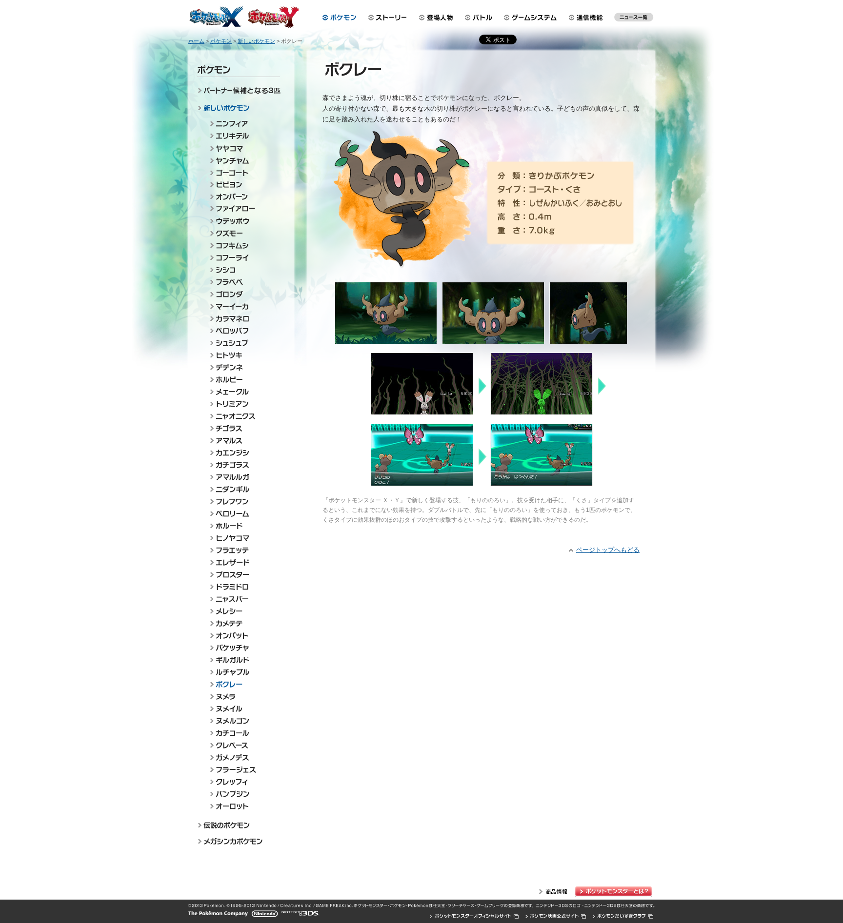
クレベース (243, 745)
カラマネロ (243, 318)
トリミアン (243, 404)
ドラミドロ (243, 586)
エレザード (243, 562)
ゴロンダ (243, 294)
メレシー (243, 611)
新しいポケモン (240, 109)
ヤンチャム (243, 160)
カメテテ (243, 623)
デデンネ (243, 367)
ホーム (196, 41)
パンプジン (243, 794)
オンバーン (243, 196)
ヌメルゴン (243, 721)
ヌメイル (243, 708)
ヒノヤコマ (243, 538)
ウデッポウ (243, 221)
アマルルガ (243, 477)
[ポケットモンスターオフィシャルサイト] (474, 916)
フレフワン (243, 501)
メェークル (243, 391)
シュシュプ (243, 343)
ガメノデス (243, 757)
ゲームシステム (532, 17)
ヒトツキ (243, 355)
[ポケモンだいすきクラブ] (623, 916)
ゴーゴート (243, 172)
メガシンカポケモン (240, 842)
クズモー (243, 233)
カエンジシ (243, 452)
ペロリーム (243, 513)
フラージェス (243, 769)
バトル (480, 17)
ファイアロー (243, 209)
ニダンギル (243, 489)
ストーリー (387, 17)
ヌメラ (243, 696)
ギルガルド (243, 660)
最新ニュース (634, 19)
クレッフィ (243, 782)
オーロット (243, 806)
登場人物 (436, 17)
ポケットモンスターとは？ (615, 891)
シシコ (243, 270)
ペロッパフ (243, 330)
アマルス (243, 440)
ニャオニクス (243, 416)
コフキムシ (243, 245)
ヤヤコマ (243, 148)
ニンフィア (243, 123)
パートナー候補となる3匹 (240, 92)
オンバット (243, 635)
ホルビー (243, 379)
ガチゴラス (243, 465)
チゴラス (243, 428)
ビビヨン (243, 184)
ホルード (243, 526)
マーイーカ (243, 306)
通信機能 (588, 17)
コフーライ (243, 257)
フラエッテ (243, 550)
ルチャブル (243, 672)
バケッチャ (243, 647)
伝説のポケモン (240, 825)
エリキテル (243, 135)
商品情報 (553, 891)
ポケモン (339, 17)
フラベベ (243, 282)
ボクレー (243, 684)
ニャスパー (243, 599)
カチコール (243, 733)
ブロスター (243, 574)
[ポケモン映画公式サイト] (555, 916)
